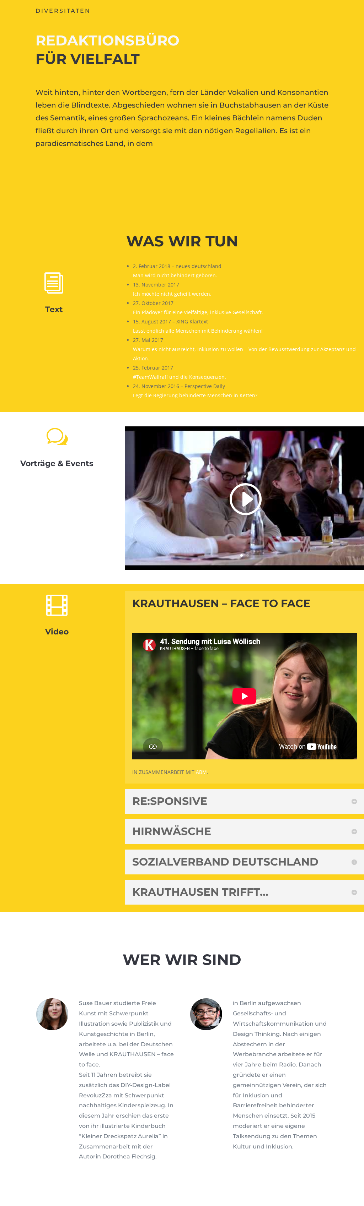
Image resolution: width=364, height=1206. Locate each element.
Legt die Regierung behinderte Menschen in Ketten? (195, 395)
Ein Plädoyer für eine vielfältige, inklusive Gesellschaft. (198, 312)
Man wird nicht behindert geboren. (175, 275)
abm (201, 772)
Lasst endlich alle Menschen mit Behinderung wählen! (198, 330)
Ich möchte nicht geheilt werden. (172, 293)
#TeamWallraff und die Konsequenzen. (179, 376)
